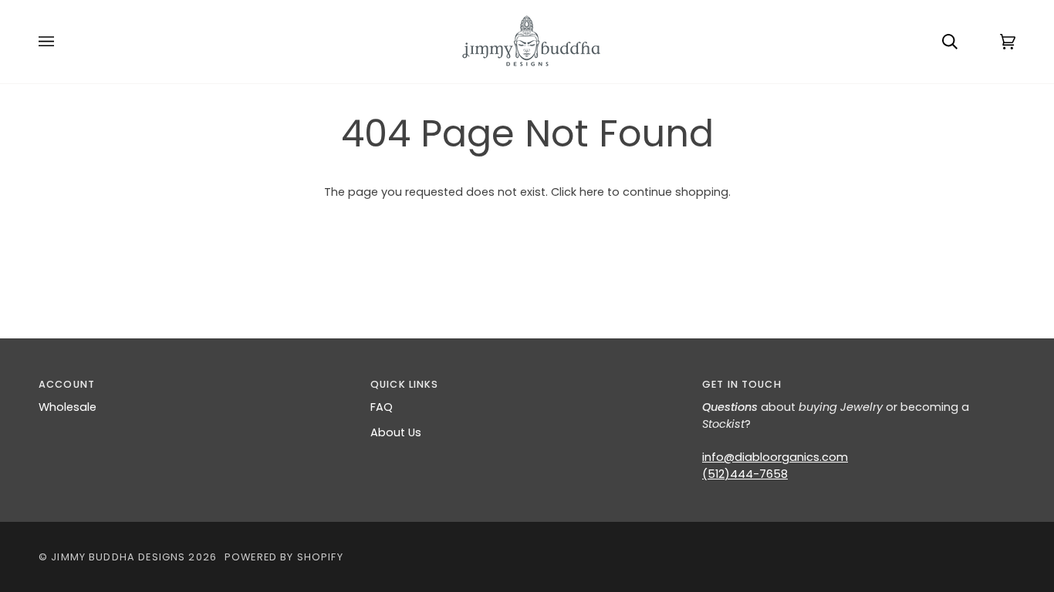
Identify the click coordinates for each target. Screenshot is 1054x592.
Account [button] (67, 384)
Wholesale (67, 407)
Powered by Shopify (284, 556)
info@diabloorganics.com (775, 457)
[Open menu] (62, 41)
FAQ (381, 407)
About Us (395, 432)
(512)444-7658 (745, 474)
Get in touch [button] (742, 384)
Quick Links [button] (404, 384)
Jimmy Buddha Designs (118, 556)
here (591, 192)
